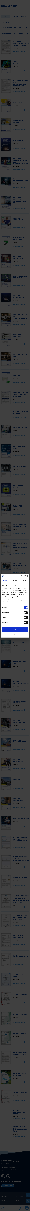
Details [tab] (15, 580)
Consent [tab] (5, 580)
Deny (15, 634)
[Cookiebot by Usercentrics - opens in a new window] (21, 576)
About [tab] (24, 580)
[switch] (26, 612)
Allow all (15, 629)
